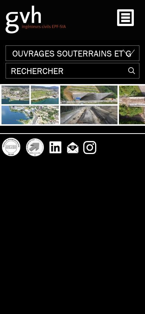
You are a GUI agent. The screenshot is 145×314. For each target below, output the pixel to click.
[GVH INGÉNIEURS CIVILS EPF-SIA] (36, 19)
